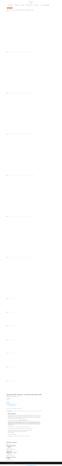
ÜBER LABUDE (10, 5)
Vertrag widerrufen (31, 465)
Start (7, 9)
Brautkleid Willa (19, 408)
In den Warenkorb (11, 404)
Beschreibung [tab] (9, 411)
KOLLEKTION (17, 5)
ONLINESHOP (36, 5)
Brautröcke (14, 9)
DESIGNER (22, 5)
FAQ (41, 5)
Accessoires (10, 9)
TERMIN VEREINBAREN (46, 5)
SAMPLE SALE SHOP (29, 5)
